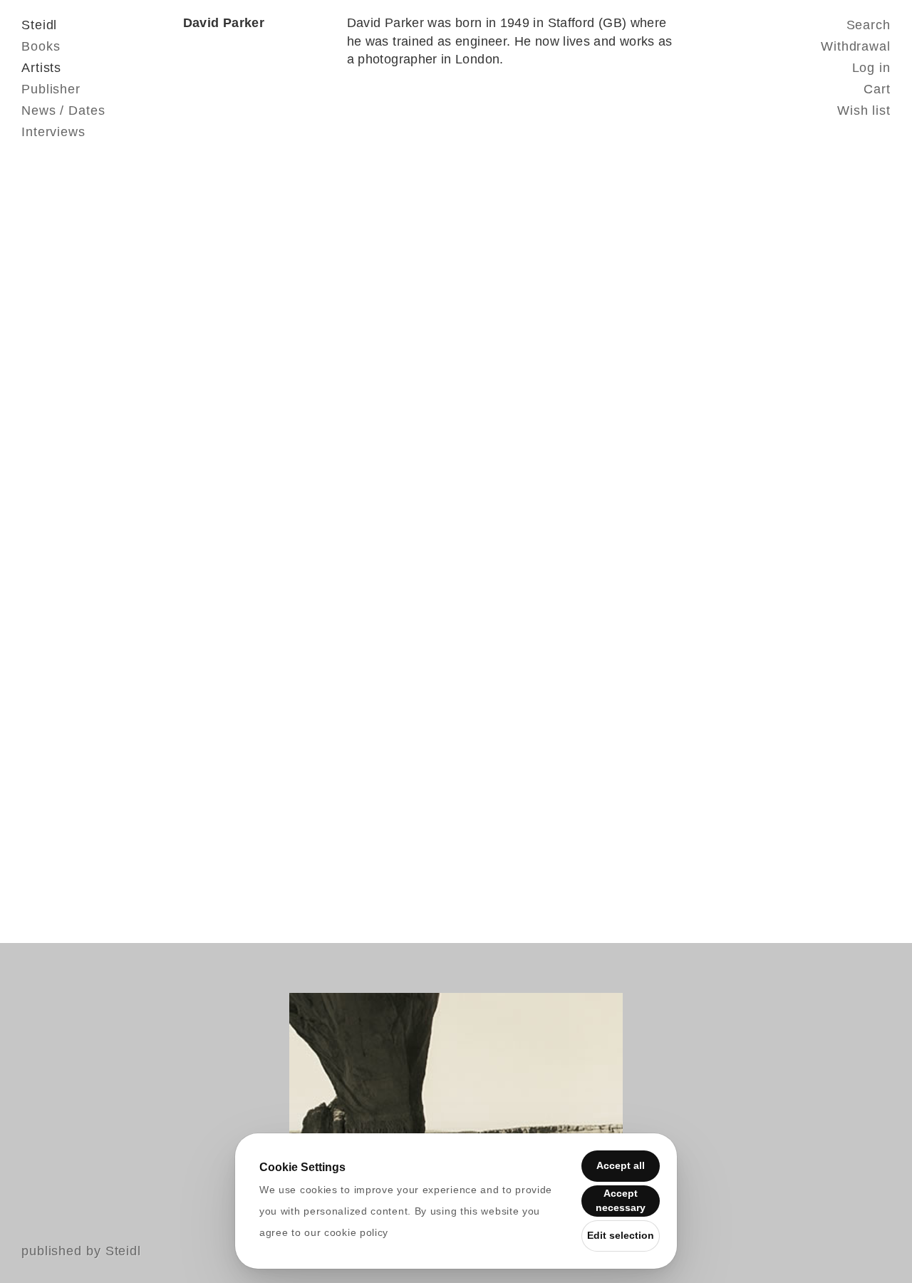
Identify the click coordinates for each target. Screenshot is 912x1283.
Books (41, 46)
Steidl (39, 25)
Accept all (620, 1165)
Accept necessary (621, 1200)
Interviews (53, 132)
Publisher (51, 89)
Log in (871, 68)
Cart (877, 89)
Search (868, 25)
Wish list (864, 110)
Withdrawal (856, 46)
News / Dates (63, 110)
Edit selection (620, 1235)
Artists (41, 68)
